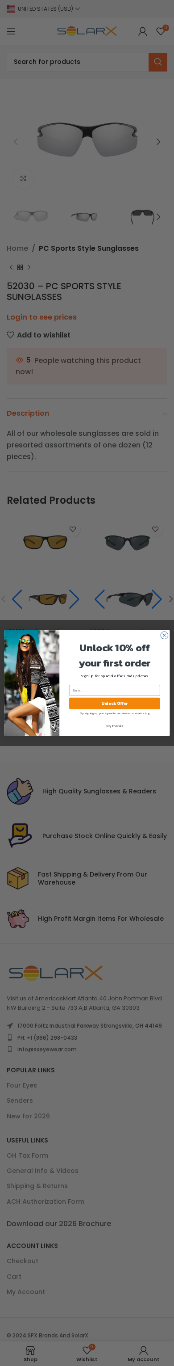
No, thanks (114, 726)
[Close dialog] (164, 635)
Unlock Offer (114, 703)
